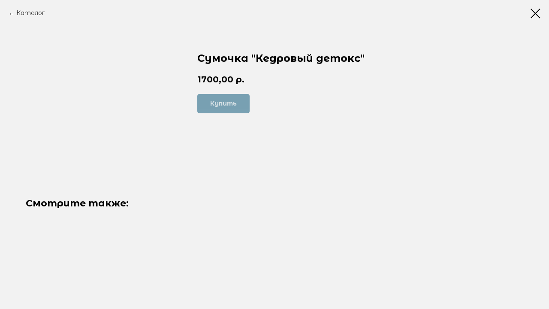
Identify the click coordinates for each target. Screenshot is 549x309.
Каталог (30, 13)
